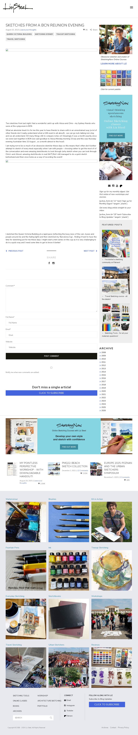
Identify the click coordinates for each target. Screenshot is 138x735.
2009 (103, 356)
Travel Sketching (16, 39)
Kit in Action (97, 499)
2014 (103, 372)
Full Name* (10, 317)
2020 (103, 391)
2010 (103, 359)
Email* (8, 329)
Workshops (96, 596)
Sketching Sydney (44, 34)
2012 (103, 365)
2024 (103, 404)
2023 (103, 401)
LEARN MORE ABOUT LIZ (114, 63)
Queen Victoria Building (19, 34)
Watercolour (12, 499)
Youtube (69, 710)
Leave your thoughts (28, 30)
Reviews (95, 644)
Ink (50, 547)
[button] (51, 718)
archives (17, 711)
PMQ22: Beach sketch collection (74, 464)
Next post (90, 251)
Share (94, 30)
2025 (103, 407)
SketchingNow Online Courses (113, 59)
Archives (104, 727)
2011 (103, 362)
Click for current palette (110, 89)
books (16, 706)
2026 (103, 410)
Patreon (69, 716)
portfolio (42, 706)
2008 (103, 352)
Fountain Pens (12, 547)
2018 (103, 385)
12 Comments (82, 470)
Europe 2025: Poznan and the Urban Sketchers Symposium (118, 468)
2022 (103, 397)
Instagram (70, 705)
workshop (42, 696)
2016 (103, 378)
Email (69, 700)
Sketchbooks (55, 596)
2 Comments (125, 477)
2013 (103, 368)
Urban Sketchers (56, 644)
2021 (103, 394)
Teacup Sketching (65, 34)
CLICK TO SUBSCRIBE (51, 393)
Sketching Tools (21, 696)
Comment (10, 286)
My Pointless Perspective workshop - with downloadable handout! (31, 469)
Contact (113, 727)
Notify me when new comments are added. (22, 372)
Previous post (15, 251)
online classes (20, 701)
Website (9, 342)
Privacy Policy (123, 727)
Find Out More (116, 135)
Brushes (52, 499)
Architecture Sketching (47, 701)
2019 (103, 388)
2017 (103, 381)
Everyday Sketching (15, 596)
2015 (103, 375)
